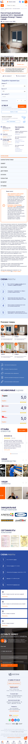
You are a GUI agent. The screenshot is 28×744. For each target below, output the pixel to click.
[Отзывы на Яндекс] (14, 716)
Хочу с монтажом (11, 121)
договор (15, 572)
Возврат (4, 182)
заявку (15, 559)
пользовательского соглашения (14, 737)
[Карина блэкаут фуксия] (12, 59)
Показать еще (20, 64)
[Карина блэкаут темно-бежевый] (21, 59)
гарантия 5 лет (16, 584)
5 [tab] (13, 453)
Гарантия (4, 178)
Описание (4, 156)
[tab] (14, 156)
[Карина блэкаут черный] (16, 59)
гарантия (5, 136)
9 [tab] (16, 453)
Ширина (4, 83)
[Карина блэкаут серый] (7, 64)
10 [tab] (17, 453)
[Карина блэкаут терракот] (7, 59)
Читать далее (7, 449)
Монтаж (4, 167)
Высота (3, 88)
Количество (5, 100)
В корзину (21, 106)
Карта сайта (12, 710)
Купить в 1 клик (14, 111)
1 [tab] (10, 453)
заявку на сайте (19, 284)
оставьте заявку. (17, 271)
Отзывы (3, 186)
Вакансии (17, 710)
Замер (3, 163)
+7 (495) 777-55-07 (5, 271)
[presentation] (14, 85)
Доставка (4, 171)
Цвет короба (5, 94)
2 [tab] (11, 453)
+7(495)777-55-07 (17, 285)
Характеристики (7, 160)
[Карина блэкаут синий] (12, 64)
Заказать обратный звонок (14, 683)
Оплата (3, 174)
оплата (9, 141)
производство (6, 130)
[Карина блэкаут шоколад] (3, 59)
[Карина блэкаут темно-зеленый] (25, 59)
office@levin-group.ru (14, 686)
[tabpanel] (14, 38)
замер (12, 565)
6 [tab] (14, 453)
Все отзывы (22, 430)
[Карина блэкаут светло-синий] (3, 64)
